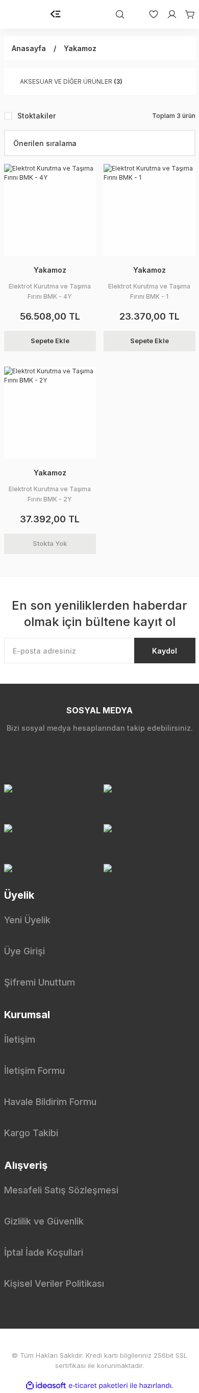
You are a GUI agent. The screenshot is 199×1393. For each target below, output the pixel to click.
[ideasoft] (46, 1385)
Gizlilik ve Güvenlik (44, 1221)
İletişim (19, 1039)
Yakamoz (80, 48)
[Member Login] (168, 14)
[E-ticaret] (98, 1385)
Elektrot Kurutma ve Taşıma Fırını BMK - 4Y (50, 291)
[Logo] (55, 14)
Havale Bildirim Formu (50, 1101)
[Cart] (186, 14)
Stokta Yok (50, 543)
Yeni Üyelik (27, 920)
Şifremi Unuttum (39, 982)
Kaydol (164, 650)
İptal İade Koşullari (43, 1252)
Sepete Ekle (50, 341)
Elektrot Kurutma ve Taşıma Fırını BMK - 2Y (50, 494)
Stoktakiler (36, 115)
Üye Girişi (24, 951)
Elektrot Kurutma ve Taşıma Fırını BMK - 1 (149, 291)
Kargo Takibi (31, 1132)
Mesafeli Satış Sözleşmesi (61, 1190)
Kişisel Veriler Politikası (54, 1283)
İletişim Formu (34, 1070)
